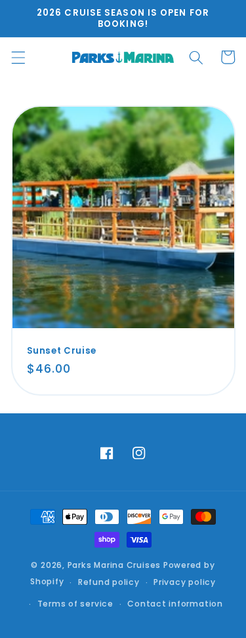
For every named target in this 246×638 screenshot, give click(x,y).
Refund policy (109, 582)
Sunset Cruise (62, 350)
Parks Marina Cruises (114, 565)
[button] (17, 57)
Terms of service (75, 603)
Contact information (175, 603)
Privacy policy (185, 582)
